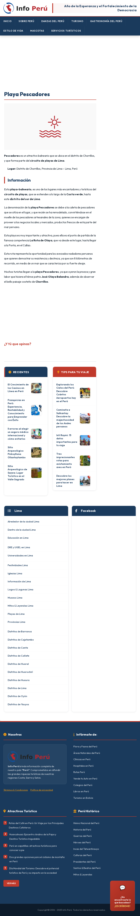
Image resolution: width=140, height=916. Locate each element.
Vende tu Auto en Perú (85, 778)
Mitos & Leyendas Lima (20, 605)
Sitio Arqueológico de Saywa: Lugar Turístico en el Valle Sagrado (17, 473)
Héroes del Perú (82, 842)
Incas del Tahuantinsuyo (86, 848)
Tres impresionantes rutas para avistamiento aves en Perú (65, 460)
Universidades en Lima (20, 555)
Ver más (11, 883)
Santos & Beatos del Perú (87, 868)
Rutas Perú (79, 772)
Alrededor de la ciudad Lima (23, 521)
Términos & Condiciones (15, 790)
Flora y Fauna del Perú (85, 746)
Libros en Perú (81, 791)
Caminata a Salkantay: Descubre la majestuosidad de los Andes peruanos (65, 418)
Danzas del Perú (52, 21)
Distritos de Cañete (18, 655)
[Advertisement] (70, 63)
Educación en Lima (18, 537)
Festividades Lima (18, 565)
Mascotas (37, 30)
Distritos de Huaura (19, 680)
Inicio (7, 21)
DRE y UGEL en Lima (19, 547)
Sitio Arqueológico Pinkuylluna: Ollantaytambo (17, 452)
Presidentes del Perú (84, 861)
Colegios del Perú (82, 785)
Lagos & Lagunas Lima (20, 589)
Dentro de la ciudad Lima (22, 529)
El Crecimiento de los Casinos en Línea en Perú (18, 388)
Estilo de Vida (13, 30)
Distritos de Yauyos (18, 704)
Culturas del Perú (82, 855)
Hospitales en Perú (83, 765)
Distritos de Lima (17, 688)
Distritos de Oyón (17, 696)
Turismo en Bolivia (83, 797)
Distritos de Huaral (18, 663)
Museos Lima (15, 597)
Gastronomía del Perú (106, 21)
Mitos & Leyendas (82, 874)
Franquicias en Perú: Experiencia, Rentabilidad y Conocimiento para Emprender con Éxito (17, 410)
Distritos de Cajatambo (21, 639)
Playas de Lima (16, 613)
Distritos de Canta (18, 647)
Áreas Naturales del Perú (86, 753)
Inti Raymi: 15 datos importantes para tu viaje (66, 440)
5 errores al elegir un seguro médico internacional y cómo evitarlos (18, 433)
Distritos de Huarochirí (20, 671)
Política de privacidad (41, 790)
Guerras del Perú (82, 835)
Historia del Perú (82, 829)
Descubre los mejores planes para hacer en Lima (65, 480)
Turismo (77, 21)
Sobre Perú (26, 21)
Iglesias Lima (15, 573)
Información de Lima (19, 581)
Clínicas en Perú (81, 759)
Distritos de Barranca (20, 631)
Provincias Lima (16, 621)
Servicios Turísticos (66, 30)
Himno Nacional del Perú (86, 823)
